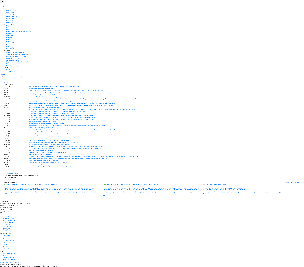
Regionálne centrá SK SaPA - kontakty (17, 62)
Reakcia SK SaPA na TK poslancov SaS (40, 132)
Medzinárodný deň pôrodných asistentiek (41, 88)
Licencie (8, 28)
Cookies (16, 262)
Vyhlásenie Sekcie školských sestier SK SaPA (42, 95)
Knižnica (8, 41)
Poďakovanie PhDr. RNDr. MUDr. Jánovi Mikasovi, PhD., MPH (47, 160)
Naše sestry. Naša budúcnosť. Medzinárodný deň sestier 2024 (47, 152)
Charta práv (10, 35)
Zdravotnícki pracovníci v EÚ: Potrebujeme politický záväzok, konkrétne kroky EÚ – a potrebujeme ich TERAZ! (62, 119)
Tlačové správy (11, 71)
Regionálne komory (12, 16)
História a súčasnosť (12, 10)
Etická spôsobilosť (8, 241)
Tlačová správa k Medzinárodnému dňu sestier (43, 121)
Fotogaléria (9, 22)
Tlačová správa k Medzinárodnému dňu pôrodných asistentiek (47, 123)
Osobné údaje (9, 262)
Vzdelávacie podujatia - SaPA (15, 52)
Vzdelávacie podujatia (9, 253)
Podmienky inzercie (12, 47)
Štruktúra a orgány (12, 14)
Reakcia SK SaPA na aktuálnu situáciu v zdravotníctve (45, 136)
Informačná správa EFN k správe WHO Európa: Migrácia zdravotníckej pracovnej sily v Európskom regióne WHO (62, 101)
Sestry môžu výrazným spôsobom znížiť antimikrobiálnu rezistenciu (49, 162)
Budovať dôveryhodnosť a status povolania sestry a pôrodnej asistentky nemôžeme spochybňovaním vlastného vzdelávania (66, 146)
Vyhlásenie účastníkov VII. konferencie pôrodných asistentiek (47, 97)
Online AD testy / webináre (14, 58)
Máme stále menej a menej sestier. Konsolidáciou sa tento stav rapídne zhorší (52, 138)
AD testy (5, 255)
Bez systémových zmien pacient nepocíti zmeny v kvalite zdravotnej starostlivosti (53, 142)
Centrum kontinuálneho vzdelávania (17, 56)
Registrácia (9, 26)
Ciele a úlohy (10, 12)
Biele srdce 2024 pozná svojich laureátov (41, 150)
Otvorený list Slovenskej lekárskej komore (41, 165)
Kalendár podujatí (11, 64)
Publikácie (9, 37)
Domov (5, 7)
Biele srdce (9, 20)
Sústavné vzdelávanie (12, 60)
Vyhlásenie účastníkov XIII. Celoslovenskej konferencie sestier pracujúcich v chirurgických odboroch (59, 111)
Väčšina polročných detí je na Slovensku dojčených (44, 107)
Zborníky (9, 39)
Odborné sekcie (11, 18)
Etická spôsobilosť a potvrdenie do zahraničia (20, 31)
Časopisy (6, 248)
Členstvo (9, 29)
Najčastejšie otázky (12, 66)
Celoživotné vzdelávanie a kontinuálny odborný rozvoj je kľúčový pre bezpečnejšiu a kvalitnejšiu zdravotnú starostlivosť (65, 148)
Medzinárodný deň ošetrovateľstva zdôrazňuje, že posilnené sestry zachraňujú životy (54, 86)
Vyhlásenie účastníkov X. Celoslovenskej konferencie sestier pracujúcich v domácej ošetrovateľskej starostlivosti (62, 115)
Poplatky (9, 33)
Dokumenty (9, 45)
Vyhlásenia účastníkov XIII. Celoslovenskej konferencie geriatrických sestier (51, 113)
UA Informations (11, 48)
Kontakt (8, 69)
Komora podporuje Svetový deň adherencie (42, 128)
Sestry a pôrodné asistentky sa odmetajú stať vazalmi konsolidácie (49, 140)
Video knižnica (10, 43)
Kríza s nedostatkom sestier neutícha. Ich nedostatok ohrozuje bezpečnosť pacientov (54, 167)
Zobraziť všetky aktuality (292, 182)
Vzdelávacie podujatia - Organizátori (17, 54)
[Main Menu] (2, 1)
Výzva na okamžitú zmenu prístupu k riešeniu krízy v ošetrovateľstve (49, 134)
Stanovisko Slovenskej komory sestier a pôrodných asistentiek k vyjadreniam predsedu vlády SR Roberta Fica (62, 117)
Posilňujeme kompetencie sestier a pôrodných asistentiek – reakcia (49, 144)
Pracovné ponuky (8, 226)
